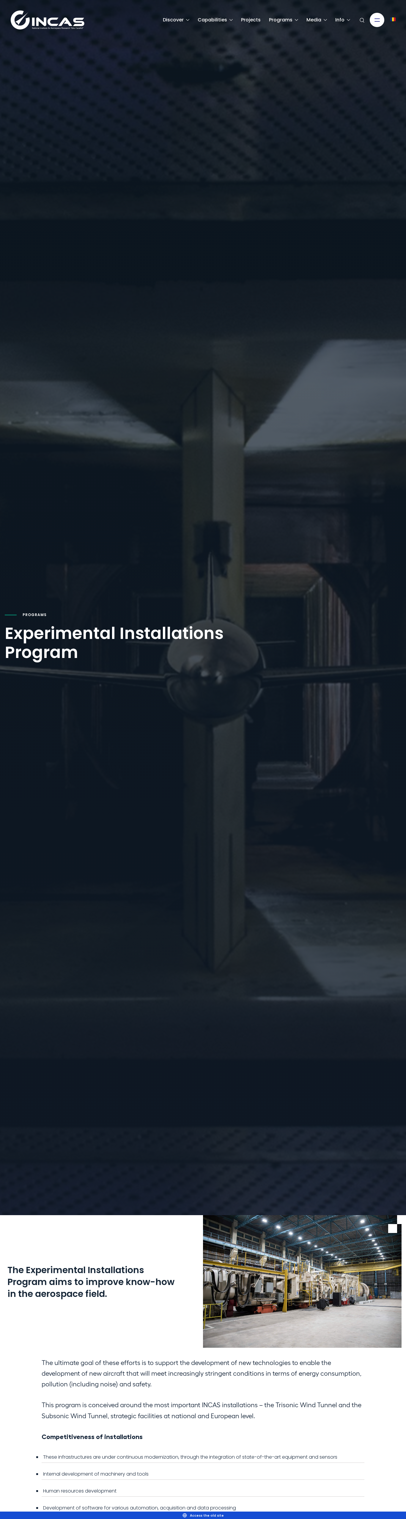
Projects (251, 19)
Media (313, 19)
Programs (280, 19)
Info (339, 19)
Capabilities (212, 19)
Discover (173, 19)
